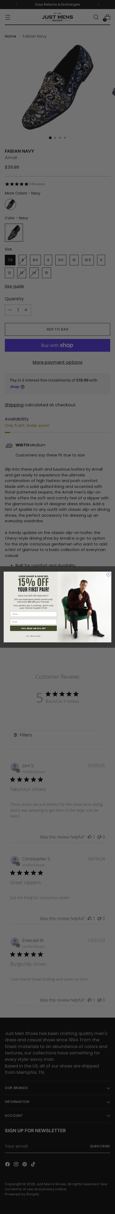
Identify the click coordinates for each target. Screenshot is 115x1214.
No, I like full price (33, 636)
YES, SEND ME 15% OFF (33, 628)
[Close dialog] (108, 575)
